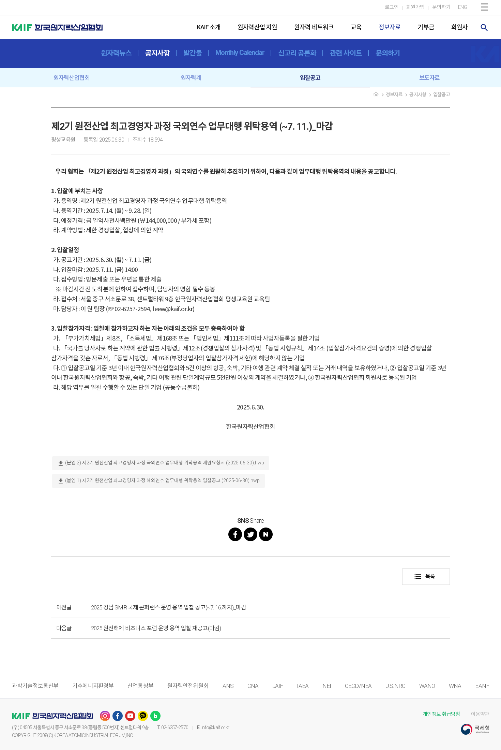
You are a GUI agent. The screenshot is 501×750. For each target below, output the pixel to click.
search (484, 27)
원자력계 (191, 77)
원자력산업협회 (72, 77)
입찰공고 (310, 77)
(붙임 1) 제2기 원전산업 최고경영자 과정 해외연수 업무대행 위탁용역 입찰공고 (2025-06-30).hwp (158, 481)
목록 (424, 576)
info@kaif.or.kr (215, 727)
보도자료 (429, 77)
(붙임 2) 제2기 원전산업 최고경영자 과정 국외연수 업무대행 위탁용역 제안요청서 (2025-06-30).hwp (160, 463)
